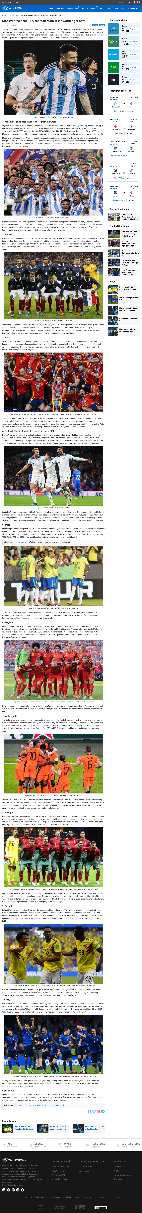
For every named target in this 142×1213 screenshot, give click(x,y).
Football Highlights (119, 226)
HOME (51, 8)
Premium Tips (72, 8)
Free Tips (60, 8)
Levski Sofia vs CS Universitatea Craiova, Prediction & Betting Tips (130, 217)
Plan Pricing (133, 8)
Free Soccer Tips (59, 1171)
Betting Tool (106, 7)
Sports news (14, 15)
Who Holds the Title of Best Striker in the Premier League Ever (39, 1105)
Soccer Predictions (119, 209)
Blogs (112, 281)
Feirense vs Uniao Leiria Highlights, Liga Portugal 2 (130, 263)
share (102, 25)
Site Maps (118, 1179)
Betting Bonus (84, 1171)
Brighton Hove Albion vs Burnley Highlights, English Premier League (130, 234)
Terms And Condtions (122, 1175)
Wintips (4, 15)
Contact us (118, 1171)
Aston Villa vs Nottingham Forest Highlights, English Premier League (129, 243)
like (96, 25)
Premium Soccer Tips (120, 90)
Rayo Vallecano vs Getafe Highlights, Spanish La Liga (128, 272)
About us (117, 1167)
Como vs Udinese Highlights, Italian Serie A (130, 253)
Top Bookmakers (118, 20)
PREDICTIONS (120, 8)
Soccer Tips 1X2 (58, 1175)
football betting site (20, 542)
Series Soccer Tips (88, 8)
